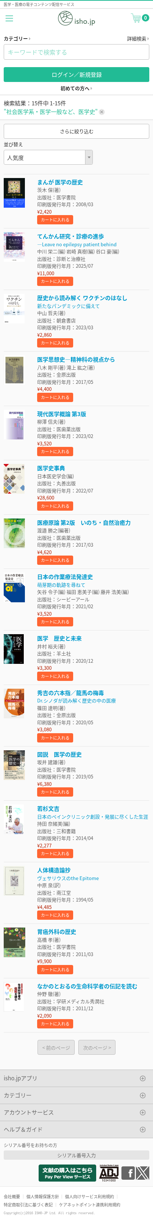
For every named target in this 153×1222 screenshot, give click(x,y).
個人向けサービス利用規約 (89, 1196)
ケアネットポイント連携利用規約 (89, 1205)
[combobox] (48, 157)
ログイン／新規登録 (77, 74)
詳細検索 (137, 38)
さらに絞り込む (77, 131)
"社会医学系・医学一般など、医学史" (51, 111)
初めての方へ (76, 88)
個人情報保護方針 (42, 1196)
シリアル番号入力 (76, 1155)
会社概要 (12, 1196)
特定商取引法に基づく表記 (28, 1205)
